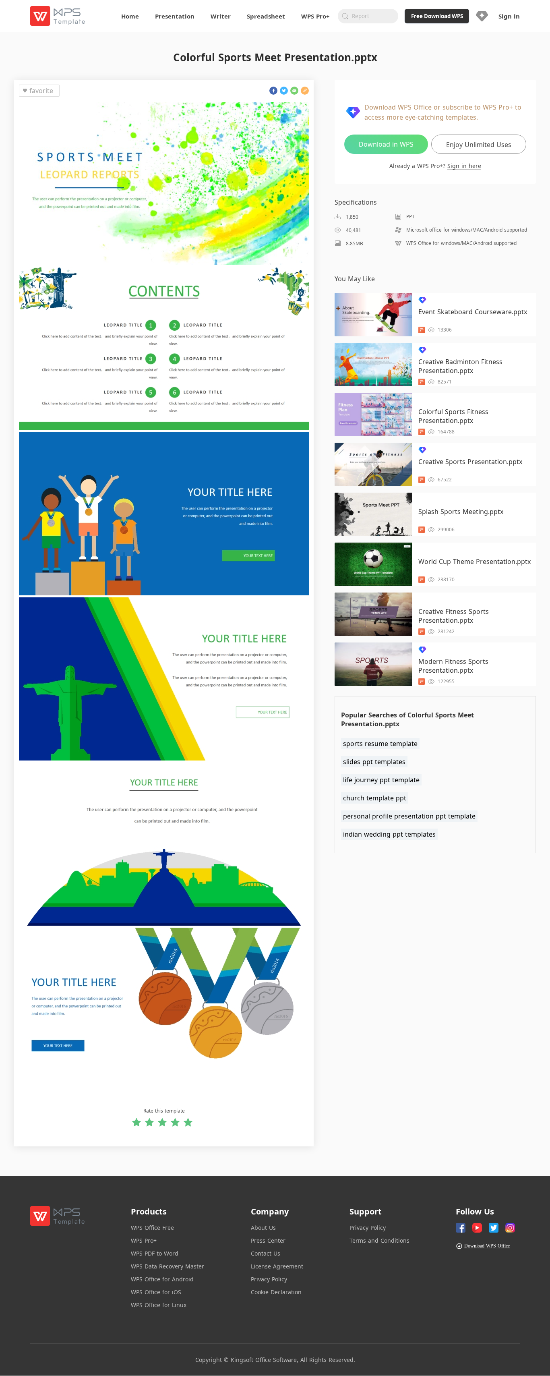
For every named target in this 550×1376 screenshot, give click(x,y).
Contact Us (265, 1253)
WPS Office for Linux (158, 1305)
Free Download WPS (437, 16)
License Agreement (277, 1266)
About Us (263, 1227)
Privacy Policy (269, 1279)
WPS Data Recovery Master (167, 1266)
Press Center (268, 1240)
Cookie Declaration (276, 1292)
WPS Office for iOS (156, 1292)
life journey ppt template (381, 779)
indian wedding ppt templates (389, 834)
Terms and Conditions (379, 1240)
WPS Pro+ (144, 1240)
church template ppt (374, 798)
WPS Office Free (152, 1227)
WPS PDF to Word (154, 1253)
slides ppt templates (374, 761)
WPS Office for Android (162, 1279)
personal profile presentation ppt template (409, 816)
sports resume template (380, 743)
